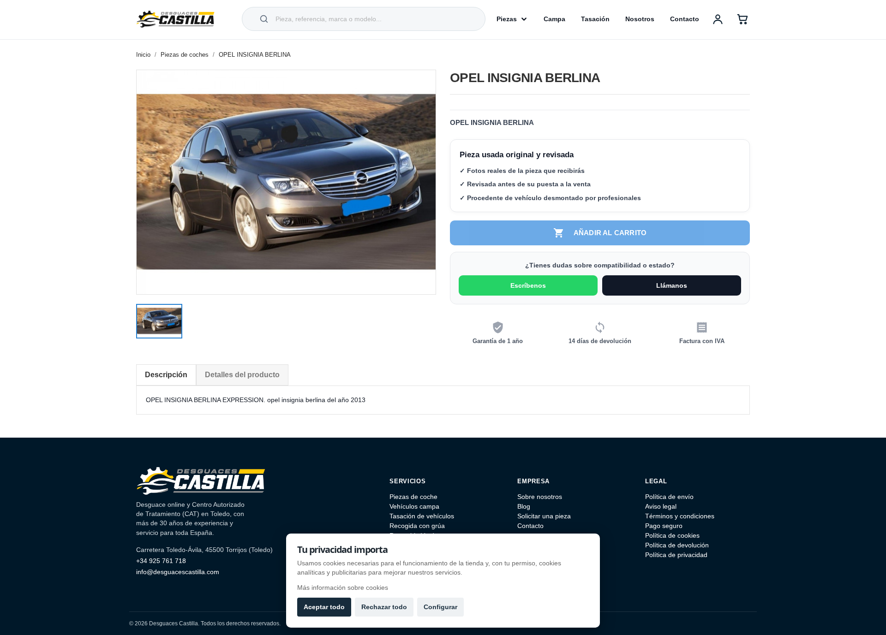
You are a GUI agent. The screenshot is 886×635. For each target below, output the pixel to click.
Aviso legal (660, 506)
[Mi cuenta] (717, 19)
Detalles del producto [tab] (242, 375)
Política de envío (669, 496)
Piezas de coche (413, 496)
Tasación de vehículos (421, 516)
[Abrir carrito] (742, 19)
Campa (554, 19)
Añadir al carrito (600, 232)
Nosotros (639, 19)
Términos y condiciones (679, 516)
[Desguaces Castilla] (175, 19)
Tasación (595, 19)
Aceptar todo (324, 607)
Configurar (440, 607)
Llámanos (671, 285)
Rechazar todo (384, 607)
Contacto (684, 19)
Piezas (507, 19)
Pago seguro (663, 525)
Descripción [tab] (166, 375)
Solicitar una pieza (544, 516)
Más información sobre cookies (342, 587)
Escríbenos (528, 285)
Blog (523, 506)
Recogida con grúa (417, 525)
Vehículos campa (414, 506)
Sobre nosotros (539, 496)
